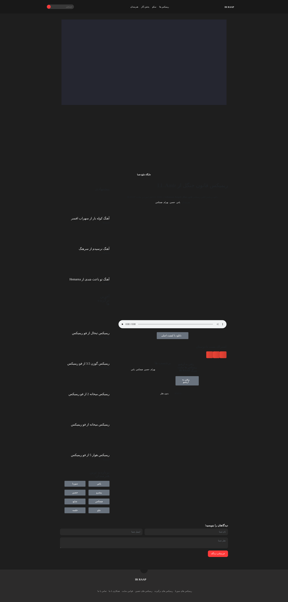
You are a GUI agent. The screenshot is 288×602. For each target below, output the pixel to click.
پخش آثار (145, 7)
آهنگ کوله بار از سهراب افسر (90, 218)
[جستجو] (49, 7)
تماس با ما (102, 591)
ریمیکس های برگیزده (163, 591)
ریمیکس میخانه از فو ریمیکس (90, 424)
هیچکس (158, 202)
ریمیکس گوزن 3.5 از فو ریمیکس (88, 363)
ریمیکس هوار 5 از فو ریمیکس (90, 455)
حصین (172, 202)
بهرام (166, 202)
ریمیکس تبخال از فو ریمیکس (91, 333)
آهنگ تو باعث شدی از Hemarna (89, 279)
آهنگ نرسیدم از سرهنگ (94, 249)
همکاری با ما (114, 591)
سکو (154, 7)
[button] (223, 354)
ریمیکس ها (164, 7)
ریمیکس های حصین (143, 591)
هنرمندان (134, 7)
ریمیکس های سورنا (183, 591)
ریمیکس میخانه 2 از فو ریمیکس (89, 394)
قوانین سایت (127, 591)
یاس (178, 202)
